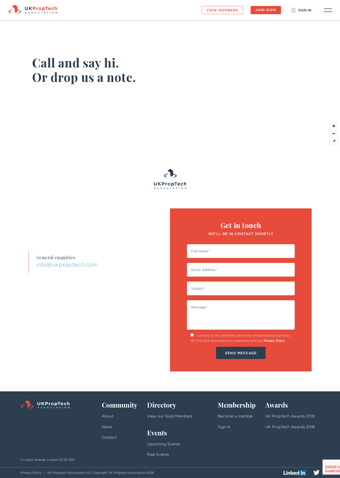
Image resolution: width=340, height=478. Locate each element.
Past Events (158, 455)
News (107, 427)
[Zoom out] (334, 133)
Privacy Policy (274, 340)
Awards (276, 405)
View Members (222, 10)
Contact (109, 437)
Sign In (224, 427)
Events (157, 432)
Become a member (235, 416)
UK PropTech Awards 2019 (290, 416)
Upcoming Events (163, 444)
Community (119, 405)
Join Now (266, 10)
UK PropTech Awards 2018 (290, 427)
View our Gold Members (169, 416)
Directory (161, 405)
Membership (237, 405)
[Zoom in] (334, 126)
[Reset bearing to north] (334, 141)
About (107, 416)
